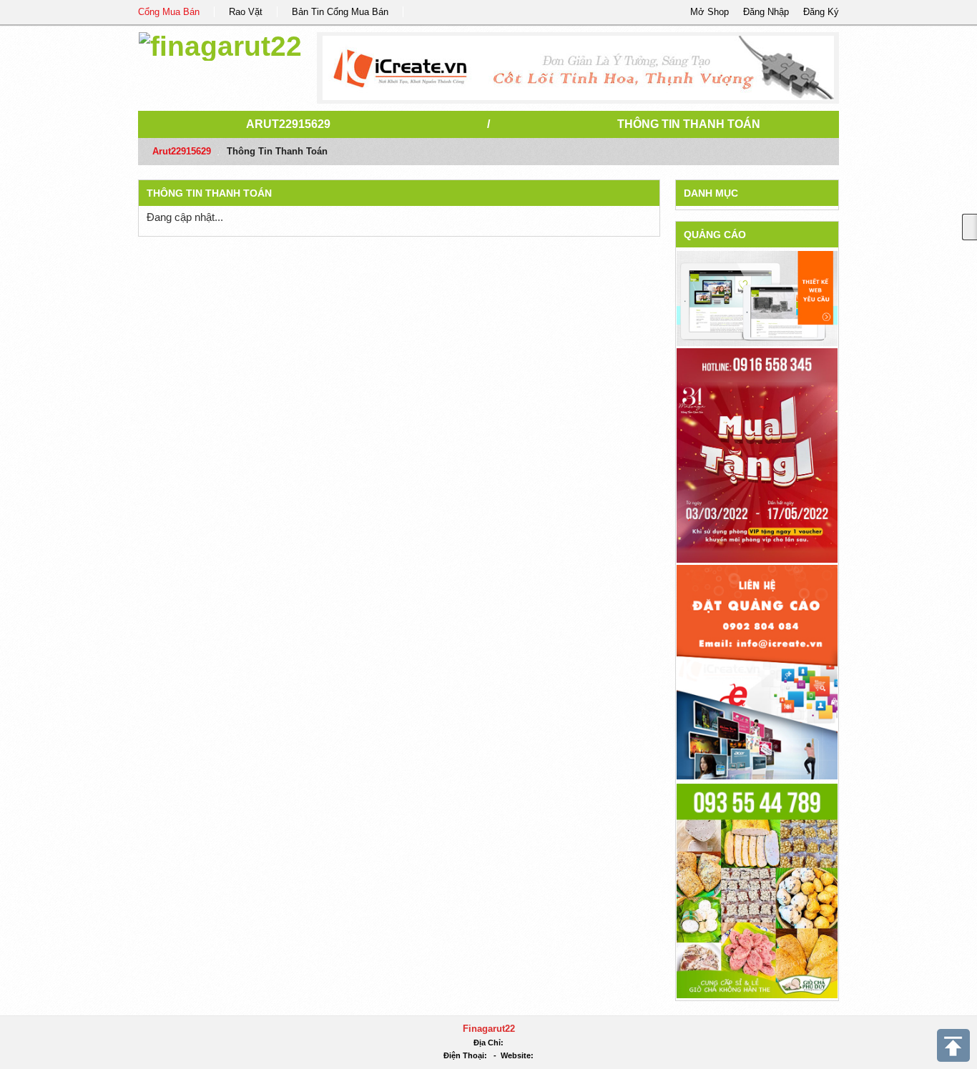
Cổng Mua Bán (169, 11)
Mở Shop (709, 11)
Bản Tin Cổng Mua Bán (340, 11)
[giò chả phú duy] (757, 890)
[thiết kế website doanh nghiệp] (757, 297)
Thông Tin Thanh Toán (688, 124)
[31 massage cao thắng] (757, 454)
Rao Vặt (245, 11)
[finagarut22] (220, 44)
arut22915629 (288, 124)
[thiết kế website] (578, 68)
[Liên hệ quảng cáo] (757, 671)
